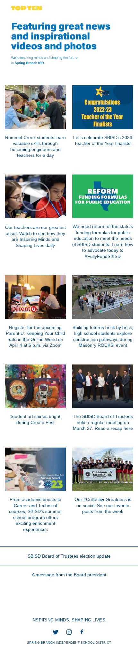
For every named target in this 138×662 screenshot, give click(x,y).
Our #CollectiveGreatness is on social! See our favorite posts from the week (102, 505)
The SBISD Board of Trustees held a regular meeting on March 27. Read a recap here (103, 422)
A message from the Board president (69, 574)
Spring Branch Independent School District (69, 642)
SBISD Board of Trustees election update (69, 556)
